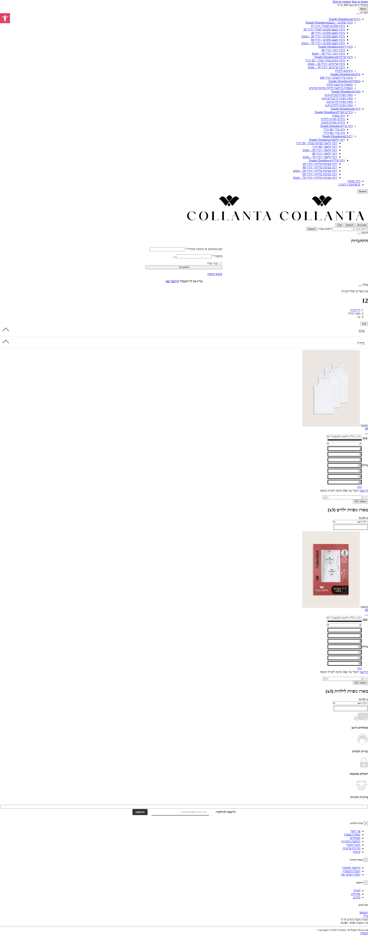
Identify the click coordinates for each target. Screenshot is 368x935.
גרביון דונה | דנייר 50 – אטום (328, 53)
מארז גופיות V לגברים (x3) (337, 98)
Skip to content (342, 1)
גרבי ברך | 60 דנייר (334, 132)
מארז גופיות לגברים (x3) (339, 95)
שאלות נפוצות (352, 834)
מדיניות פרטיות (351, 848)
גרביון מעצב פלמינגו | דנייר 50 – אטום (323, 36)
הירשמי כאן (172, 281)
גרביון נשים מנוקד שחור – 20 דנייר (325, 60)
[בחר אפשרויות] (366, 429)
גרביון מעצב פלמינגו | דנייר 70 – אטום (323, 43)
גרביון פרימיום (345, 57)
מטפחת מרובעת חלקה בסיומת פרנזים (331, 88)
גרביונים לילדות (344, 70)
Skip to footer (360, 1)
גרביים (356, 108)
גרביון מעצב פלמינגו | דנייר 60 (328, 39)
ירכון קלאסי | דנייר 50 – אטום (320, 150)
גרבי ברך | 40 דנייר (334, 129)
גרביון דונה (347, 46)
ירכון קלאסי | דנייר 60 (324, 153)
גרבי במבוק (338, 115)
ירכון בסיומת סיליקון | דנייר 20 (320, 163)
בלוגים (356, 897)
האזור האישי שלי (350, 874)
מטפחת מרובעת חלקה (340, 84)
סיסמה (217, 256)
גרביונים (355, 19)
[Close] (358, 13)
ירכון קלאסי (338, 139)
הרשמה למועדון (351, 867)
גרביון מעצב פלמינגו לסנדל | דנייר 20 (324, 29)
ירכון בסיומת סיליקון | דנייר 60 (320, 174)
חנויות (356, 890)
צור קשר (355, 831)
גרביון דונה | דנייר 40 (333, 50)
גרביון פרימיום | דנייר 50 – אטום (326, 63)
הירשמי (363, 490)
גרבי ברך (348, 126)
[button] (5, 18)
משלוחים (355, 838)
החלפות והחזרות (350, 841)
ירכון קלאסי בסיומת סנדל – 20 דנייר (316, 143)
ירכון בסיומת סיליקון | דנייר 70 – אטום (315, 177)
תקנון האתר (353, 845)
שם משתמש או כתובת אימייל (204, 249)
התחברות (184, 267)
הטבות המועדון (351, 871)
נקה (359, 487)
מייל (365, 916)
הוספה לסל (360, 501)
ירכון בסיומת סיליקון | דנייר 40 (320, 167)
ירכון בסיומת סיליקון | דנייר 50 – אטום (315, 170)
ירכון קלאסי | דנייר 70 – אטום (320, 157)
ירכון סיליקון (338, 160)
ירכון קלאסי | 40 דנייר (324, 146)
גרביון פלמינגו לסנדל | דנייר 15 (328, 26)
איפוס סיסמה (214, 274)
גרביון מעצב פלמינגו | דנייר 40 (328, 32)
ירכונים (348, 136)
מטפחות (355, 81)
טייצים (356, 74)
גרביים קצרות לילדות (333, 119)
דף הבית (355, 310)
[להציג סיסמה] (174, 257)
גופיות (357, 91)
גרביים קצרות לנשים (333, 122)
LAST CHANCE (349, 184)
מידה (361, 343)
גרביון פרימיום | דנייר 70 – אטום (326, 67)
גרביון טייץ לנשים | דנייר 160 (336, 77)
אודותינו (355, 894)
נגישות (356, 851)
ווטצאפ (364, 912)
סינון (364, 323)
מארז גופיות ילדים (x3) (339, 101)
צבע (362, 331)
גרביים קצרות (345, 112)
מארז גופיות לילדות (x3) (339, 105)
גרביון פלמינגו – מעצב (340, 22)
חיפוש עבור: (325, 228)
